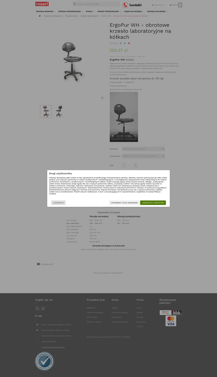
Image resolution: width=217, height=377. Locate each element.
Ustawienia (58, 203)
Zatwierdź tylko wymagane (124, 203)
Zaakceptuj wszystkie (153, 203)
